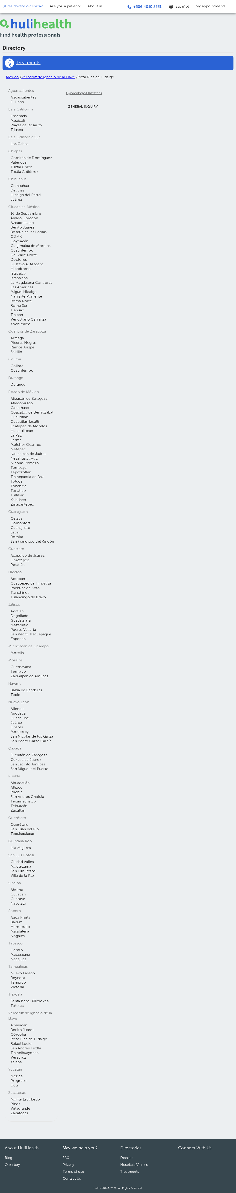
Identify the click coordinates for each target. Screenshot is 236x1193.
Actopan (18, 579)
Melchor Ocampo (26, 445)
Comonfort (20, 523)
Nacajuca (19, 959)
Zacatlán (18, 811)
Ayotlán (17, 611)
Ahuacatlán (20, 783)
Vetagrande (20, 1109)
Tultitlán (17, 495)
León (15, 532)
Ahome (17, 890)
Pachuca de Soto (25, 588)
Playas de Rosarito (26, 125)
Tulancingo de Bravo (28, 597)
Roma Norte (21, 301)
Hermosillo (20, 927)
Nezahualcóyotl (24, 458)
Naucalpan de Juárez (29, 454)
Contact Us (72, 1178)
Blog (8, 1158)
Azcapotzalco (22, 223)
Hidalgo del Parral (26, 195)
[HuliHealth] (35, 24)
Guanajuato (20, 528)
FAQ (66, 1158)
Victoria (17, 987)
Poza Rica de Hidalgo (29, 1039)
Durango (18, 385)
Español (182, 7)
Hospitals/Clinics (134, 1165)
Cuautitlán (19, 417)
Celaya (16, 519)
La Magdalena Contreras (31, 283)
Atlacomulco (22, 403)
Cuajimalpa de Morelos (30, 246)
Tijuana (17, 130)
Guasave (18, 899)
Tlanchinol (20, 593)
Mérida (17, 1076)
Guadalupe (20, 718)
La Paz (16, 435)
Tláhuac (17, 310)
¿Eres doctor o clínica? (23, 6)
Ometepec (20, 560)
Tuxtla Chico (21, 167)
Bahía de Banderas (26, 690)
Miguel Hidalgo (24, 292)
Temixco (18, 672)
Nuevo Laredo (23, 973)
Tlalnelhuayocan (25, 1053)
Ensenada (19, 116)
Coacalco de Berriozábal (32, 412)
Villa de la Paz (22, 876)
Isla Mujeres (21, 848)
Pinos (15, 1104)
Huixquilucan (22, 431)
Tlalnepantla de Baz (27, 477)
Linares (17, 727)
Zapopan (18, 639)
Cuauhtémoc (22, 250)
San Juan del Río (25, 829)
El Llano (17, 102)
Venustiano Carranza (28, 319)
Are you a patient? (65, 6)
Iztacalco (18, 273)
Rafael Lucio (21, 1044)
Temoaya (19, 468)
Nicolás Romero (25, 463)
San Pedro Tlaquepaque (31, 634)
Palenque (19, 163)
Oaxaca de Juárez (26, 760)
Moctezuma (21, 867)
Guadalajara (21, 621)
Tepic (15, 695)
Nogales (18, 936)
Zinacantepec (22, 505)
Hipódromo (21, 269)
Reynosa (18, 978)
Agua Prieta (20, 918)
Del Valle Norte (24, 255)
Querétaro (20, 825)
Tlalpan (17, 315)
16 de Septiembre (26, 214)
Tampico (18, 983)
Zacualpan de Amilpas (29, 676)
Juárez (16, 200)
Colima (17, 366)
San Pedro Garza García (31, 741)
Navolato (18, 904)
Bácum (17, 922)
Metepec (18, 449)
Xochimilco (20, 324)
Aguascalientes (23, 97)
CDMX (16, 237)
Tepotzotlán (21, 472)
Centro (17, 950)
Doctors (126, 1158)
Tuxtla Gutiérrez (24, 172)
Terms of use (73, 1171)
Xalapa (16, 1062)
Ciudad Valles (22, 862)
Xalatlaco (18, 500)
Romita (17, 537)
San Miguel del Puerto (29, 769)
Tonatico (18, 491)
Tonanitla (19, 486)
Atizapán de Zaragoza (29, 399)
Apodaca (18, 713)
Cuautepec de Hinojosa (31, 583)
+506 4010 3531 (147, 7)
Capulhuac (20, 408)
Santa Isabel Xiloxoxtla (30, 1001)
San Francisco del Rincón (32, 542)
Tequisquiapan (23, 834)
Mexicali (18, 121)
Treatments (129, 1171)
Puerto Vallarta (23, 630)
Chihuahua (20, 186)
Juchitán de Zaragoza (29, 755)
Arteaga (17, 338)
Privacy (68, 1165)
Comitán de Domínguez (31, 158)
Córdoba (18, 1035)
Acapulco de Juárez (27, 556)
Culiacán (18, 894)
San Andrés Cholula (27, 797)
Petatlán (17, 565)
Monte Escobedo (25, 1099)
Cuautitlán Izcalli (25, 422)
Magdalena (20, 931)
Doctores (19, 260)
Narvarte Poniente (26, 296)
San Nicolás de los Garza (32, 736)
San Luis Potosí (24, 871)
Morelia (17, 653)
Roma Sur (19, 306)
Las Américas (22, 287)
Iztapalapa (19, 278)
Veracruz (18, 1058)
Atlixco (17, 788)
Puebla (16, 792)
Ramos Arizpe (23, 347)
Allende (17, 709)
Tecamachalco (23, 801)
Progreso (19, 1081)
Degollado (20, 616)
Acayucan (19, 1025)
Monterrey (20, 732)
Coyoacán (19, 241)
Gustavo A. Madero (27, 264)
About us (95, 6)
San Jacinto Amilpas (28, 764)
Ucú (14, 1085)
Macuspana (20, 955)
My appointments (211, 6)
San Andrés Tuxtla (26, 1048)
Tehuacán (19, 806)
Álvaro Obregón (24, 218)
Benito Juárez (22, 227)
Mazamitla (19, 625)
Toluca (16, 482)
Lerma (16, 440)
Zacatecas (19, 1113)
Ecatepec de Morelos (29, 426)
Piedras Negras (23, 343)
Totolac (17, 1006)
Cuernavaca (21, 667)
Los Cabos (20, 144)
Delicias (17, 190)
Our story (12, 1165)
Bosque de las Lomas (29, 232)
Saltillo (16, 352)
